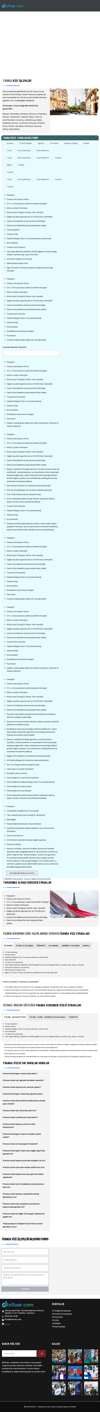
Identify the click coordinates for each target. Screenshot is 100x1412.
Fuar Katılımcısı (42, 150)
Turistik (58, 158)
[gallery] (59, 1356)
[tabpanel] (50, 962)
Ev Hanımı (54, 143)
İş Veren (10, 143)
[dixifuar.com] (12, 6)
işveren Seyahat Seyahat (14, 347)
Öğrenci (41, 143)
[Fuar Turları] (17, 1304)
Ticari (9, 150)
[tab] (8, 945)
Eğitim (9, 165)
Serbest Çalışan (71, 143)
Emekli (86, 143)
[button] (25, 1073)
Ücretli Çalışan (25, 143)
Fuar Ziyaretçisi (24, 150)
